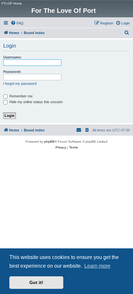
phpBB (49, 141)
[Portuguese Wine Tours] (127, 5)
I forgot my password (19, 83)
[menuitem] (17, 23)
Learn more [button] (97, 266)
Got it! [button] (36, 282)
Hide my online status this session (35, 102)
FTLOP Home (12, 3)
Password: (12, 72)
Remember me (20, 96)
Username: (12, 57)
